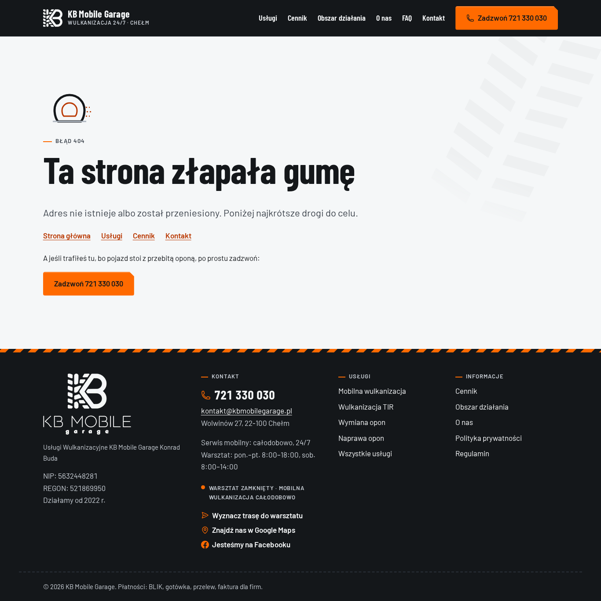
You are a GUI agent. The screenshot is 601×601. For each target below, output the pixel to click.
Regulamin (472, 453)
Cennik (297, 17)
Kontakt (433, 17)
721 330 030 (244, 394)
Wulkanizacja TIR (365, 406)
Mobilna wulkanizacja (372, 390)
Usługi (268, 17)
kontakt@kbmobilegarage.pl (246, 410)
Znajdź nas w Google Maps (253, 529)
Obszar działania (342, 17)
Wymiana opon (361, 422)
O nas (384, 17)
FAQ (407, 17)
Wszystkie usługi (365, 453)
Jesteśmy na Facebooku (251, 544)
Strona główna (67, 235)
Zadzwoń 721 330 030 (512, 17)
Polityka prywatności (488, 437)
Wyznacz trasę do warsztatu (257, 515)
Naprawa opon (361, 437)
